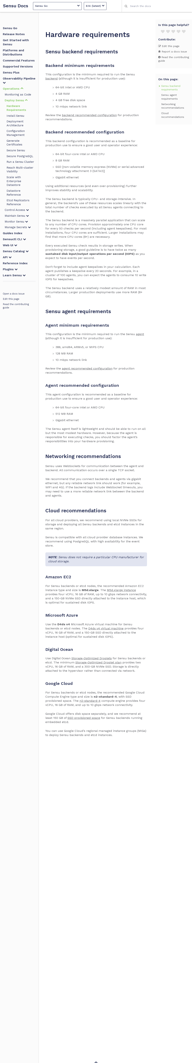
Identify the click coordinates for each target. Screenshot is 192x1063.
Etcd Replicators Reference (18, 202)
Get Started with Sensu (16, 42)
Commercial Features (19, 60)
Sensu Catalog (14, 251)
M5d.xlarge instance (121, 590)
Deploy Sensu (15, 100)
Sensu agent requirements (169, 96)
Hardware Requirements (16, 108)
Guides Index (12, 233)
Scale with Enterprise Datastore (14, 181)
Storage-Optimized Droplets (91, 658)
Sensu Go (10, 28)
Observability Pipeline (19, 78)
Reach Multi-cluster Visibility (20, 169)
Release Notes (14, 34)
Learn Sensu (13, 275)
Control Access (15, 210)
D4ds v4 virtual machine (106, 628)
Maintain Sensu (15, 215)
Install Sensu (15, 115)
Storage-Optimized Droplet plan (98, 662)
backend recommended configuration (89, 115)
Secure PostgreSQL (20, 156)
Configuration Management (16, 133)
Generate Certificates (14, 142)
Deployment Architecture (15, 123)
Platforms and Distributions (13, 52)
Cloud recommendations (172, 115)
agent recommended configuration (87, 368)
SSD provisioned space (84, 718)
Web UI (8, 245)
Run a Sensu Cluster (20, 162)
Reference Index (15, 263)
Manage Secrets (16, 227)
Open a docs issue (14, 293)
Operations (11, 88)
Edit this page (11, 299)
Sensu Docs (15, 5)
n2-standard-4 (90, 701)
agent (140, 334)
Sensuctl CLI (13, 239)
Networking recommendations (172, 106)
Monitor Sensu (15, 221)
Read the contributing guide (16, 306)
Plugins (9, 269)
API (6, 257)
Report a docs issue (174, 51)
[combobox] (157, 6)
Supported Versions (18, 66)
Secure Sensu (16, 150)
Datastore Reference (14, 192)
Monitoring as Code (18, 94)
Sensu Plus (11, 72)
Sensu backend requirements (170, 87)
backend (51, 78)
